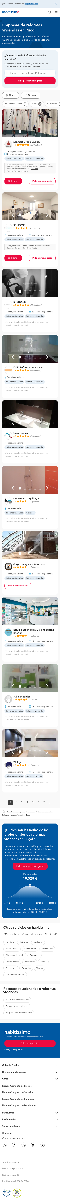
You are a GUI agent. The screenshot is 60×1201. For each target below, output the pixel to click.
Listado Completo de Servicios (17, 1092)
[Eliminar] (24, 104)
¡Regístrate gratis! (31, 4)
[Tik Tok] (42, 1145)
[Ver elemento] (20, 131)
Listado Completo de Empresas (18, 1099)
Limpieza (10, 942)
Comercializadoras (32, 934)
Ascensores (11, 968)
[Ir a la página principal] (10, 12)
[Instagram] (4, 1145)
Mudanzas (38, 942)
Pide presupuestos (30, 1043)
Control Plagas (12, 962)
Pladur (43, 962)
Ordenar (32, 95)
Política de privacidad (13, 1169)
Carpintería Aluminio (15, 975)
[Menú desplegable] (57, 12)
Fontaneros (30, 962)
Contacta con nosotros (13, 1138)
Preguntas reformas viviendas (19, 1013)
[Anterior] (13, 131)
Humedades (47, 949)
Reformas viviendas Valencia (12, 815)
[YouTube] (33, 1145)
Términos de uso (10, 1162)
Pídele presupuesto (42, 181)
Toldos (39, 968)
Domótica (26, 968)
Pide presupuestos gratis (30, 866)
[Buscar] (49, 12)
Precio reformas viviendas (17, 1000)
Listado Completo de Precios (17, 1086)
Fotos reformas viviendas (17, 1006)
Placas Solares (12, 949)
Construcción (51, 934)
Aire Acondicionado (15, 955)
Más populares (11, 934)
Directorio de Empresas (16, 812)
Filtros (12, 95)
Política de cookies (11, 1175)
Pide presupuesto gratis (30, 81)
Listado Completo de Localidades (19, 1105)
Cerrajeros (34, 955)
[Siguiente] (47, 131)
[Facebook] (14, 1145)
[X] (23, 1145)
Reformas (31, 812)
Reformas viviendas (45, 812)
